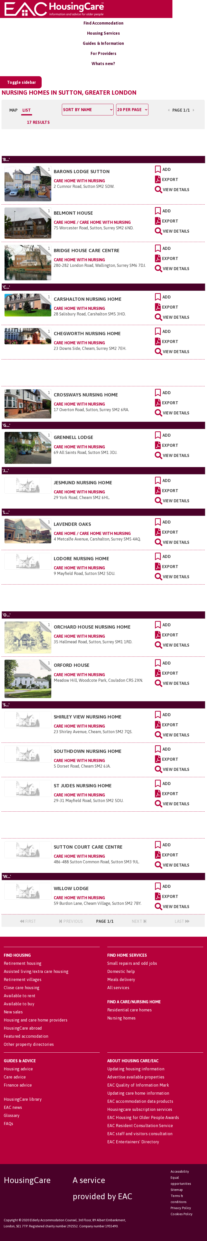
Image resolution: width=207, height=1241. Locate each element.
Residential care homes (129, 1010)
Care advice (15, 1077)
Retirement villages (22, 979)
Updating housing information (135, 1069)
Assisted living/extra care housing (36, 971)
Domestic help (121, 971)
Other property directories (29, 1044)
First (30, 921)
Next (137, 921)
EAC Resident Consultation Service (140, 1125)
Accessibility (180, 1171)
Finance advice (18, 1085)
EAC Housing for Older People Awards (143, 1117)
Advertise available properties (136, 1077)
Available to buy (19, 1004)
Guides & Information (103, 43)
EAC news (13, 1107)
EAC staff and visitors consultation (139, 1133)
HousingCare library (23, 1099)
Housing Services (103, 33)
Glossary (12, 1115)
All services (118, 987)
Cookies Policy (181, 1214)
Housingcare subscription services (139, 1109)
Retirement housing (23, 963)
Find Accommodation (104, 23)
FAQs (8, 1123)
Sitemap (177, 1190)
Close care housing (22, 987)
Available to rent (19, 995)
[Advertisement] (103, 141)
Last (180, 921)
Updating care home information (138, 1093)
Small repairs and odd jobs (132, 963)
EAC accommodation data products (140, 1101)
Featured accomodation (26, 1036)
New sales (13, 1012)
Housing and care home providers (35, 1020)
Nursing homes (121, 1018)
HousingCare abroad (23, 1028)
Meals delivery (121, 979)
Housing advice (18, 1069)
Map (13, 110)
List (26, 110)
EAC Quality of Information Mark (138, 1085)
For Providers (103, 53)
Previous (72, 921)
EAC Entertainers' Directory (133, 1141)
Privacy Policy (181, 1208)
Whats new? (103, 63)
